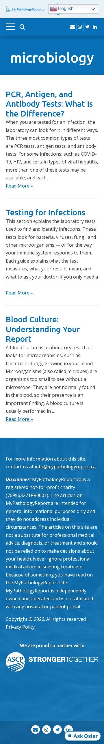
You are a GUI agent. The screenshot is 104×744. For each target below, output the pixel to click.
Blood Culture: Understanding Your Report (43, 329)
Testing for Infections (45, 212)
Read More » (19, 186)
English (65, 8)
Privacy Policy (20, 627)
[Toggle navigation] (10, 26)
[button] (22, 27)
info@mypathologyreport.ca (65, 466)
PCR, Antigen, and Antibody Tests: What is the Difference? (49, 104)
